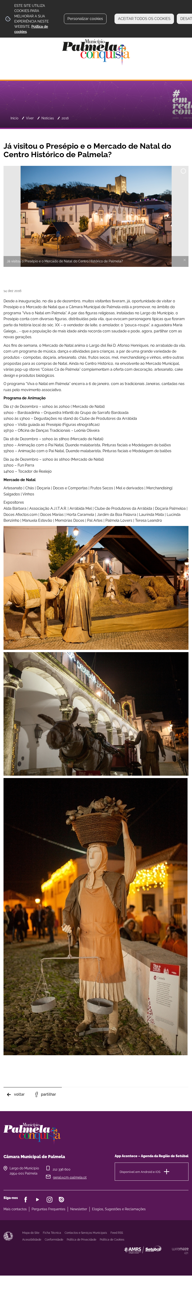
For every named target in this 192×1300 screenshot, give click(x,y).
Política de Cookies (112, 1239)
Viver (30, 118)
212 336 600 (61, 1169)
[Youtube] (38, 1199)
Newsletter (78, 1209)
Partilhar (48, 1094)
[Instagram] (49, 1199)
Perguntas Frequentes (48, 1209)
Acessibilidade (8, 1236)
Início (14, 118)
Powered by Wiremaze (180, 1250)
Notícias (47, 118)
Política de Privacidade (81, 1239)
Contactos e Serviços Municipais (86, 1232)
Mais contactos (15, 1209)
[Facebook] (26, 1199)
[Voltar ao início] (96, 52)
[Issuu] (61, 1199)
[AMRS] (168, 1259)
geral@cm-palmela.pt (70, 1177)
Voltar (19, 1094)
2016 (65, 118)
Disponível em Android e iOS (140, 1171)
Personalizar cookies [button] (85, 18)
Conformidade (54, 1239)
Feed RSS (117, 1232)
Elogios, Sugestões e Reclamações (119, 1209)
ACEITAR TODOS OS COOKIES (144, 18)
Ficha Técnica (52, 1232)
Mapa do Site (30, 1232)
